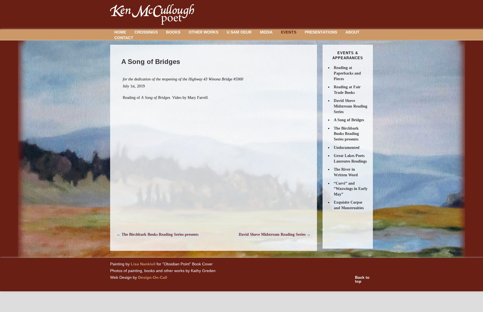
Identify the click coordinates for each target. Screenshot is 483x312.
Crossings (146, 32)
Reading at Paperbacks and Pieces (347, 73)
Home (120, 32)
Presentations (321, 32)
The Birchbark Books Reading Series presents (157, 234)
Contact (123, 37)
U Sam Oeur (239, 32)
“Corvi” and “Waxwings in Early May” (351, 188)
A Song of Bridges (349, 120)
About (352, 32)
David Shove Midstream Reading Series (275, 234)
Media (266, 32)
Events (288, 32)
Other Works (203, 32)
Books (173, 32)
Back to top (362, 279)
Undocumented (346, 148)
